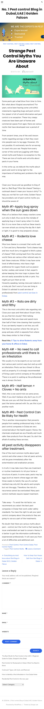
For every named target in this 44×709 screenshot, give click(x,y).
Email (4, 623)
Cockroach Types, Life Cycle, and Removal (16, 670)
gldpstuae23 (29, 72)
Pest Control (8, 44)
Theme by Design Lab (31, 705)
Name (4, 613)
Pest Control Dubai (22, 44)
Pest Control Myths (30, 44)
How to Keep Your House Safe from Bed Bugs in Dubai (33, 558)
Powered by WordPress (13, 705)
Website (5, 632)
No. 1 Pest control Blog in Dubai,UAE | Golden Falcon (22, 13)
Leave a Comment (34, 549)
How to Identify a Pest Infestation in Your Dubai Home (19, 674)
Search (36, 651)
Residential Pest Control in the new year (15, 679)
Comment (6, 583)
